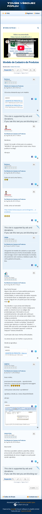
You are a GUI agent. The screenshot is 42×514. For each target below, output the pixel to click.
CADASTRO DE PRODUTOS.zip (14, 101)
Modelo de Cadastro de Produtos (21, 62)
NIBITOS (6, 364)
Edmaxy (6, 276)
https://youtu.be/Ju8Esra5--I (21, 37)
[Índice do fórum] (21, 5)
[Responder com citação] (34, 79)
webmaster (7, 129)
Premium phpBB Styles (27, 502)
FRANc (6, 237)
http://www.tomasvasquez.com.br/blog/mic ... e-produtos (20, 211)
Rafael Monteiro (15, 67)
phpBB (13, 509)
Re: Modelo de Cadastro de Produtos (14, 134)
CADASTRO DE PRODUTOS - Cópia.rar (16, 353)
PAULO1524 (7, 433)
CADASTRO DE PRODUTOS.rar (13, 105)
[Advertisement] (22, 20)
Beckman (7, 79)
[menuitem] (7, 13)
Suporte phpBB (26, 511)
